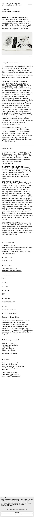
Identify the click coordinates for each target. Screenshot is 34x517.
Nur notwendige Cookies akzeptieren (17, 509)
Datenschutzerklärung (7, 505)
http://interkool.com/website (12, 270)
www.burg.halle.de (8, 253)
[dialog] (17, 507)
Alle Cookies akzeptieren (17, 515)
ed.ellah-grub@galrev (9, 353)
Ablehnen (17, 512)
